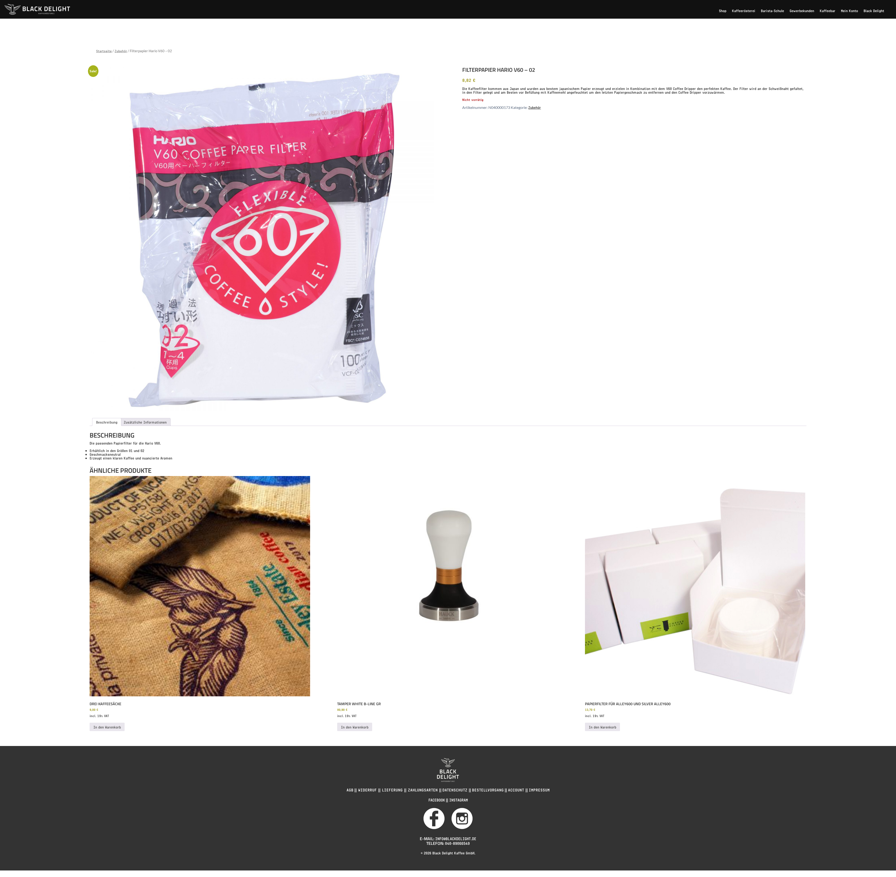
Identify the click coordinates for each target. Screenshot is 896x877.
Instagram (458, 799)
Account (516, 789)
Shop (722, 10)
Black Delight (874, 10)
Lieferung (392, 789)
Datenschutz (455, 789)
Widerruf (367, 789)
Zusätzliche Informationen (145, 422)
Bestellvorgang (488, 789)
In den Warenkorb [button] (107, 727)
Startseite (104, 50)
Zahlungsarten (422, 789)
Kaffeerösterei (743, 10)
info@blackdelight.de (455, 838)
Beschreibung (106, 422)
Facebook (436, 799)
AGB (350, 789)
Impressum (539, 789)
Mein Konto (849, 10)
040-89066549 (457, 842)
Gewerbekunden (802, 10)
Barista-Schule (772, 10)
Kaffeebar (827, 10)
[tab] (106, 422)
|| (448, 827)
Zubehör (121, 50)
